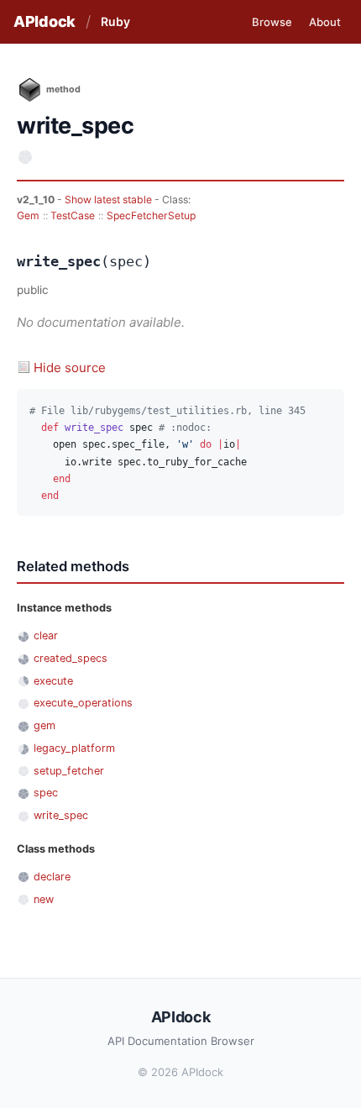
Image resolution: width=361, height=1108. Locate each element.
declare (52, 876)
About (325, 22)
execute (53, 681)
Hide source (70, 367)
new (44, 899)
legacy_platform (74, 748)
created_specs (70, 658)
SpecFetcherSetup (151, 215)
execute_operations (83, 702)
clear (46, 635)
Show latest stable (109, 199)
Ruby (115, 21)
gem (44, 725)
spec (46, 792)
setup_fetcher (69, 770)
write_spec (61, 815)
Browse (272, 22)
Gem (28, 215)
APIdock (44, 21)
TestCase (72, 215)
